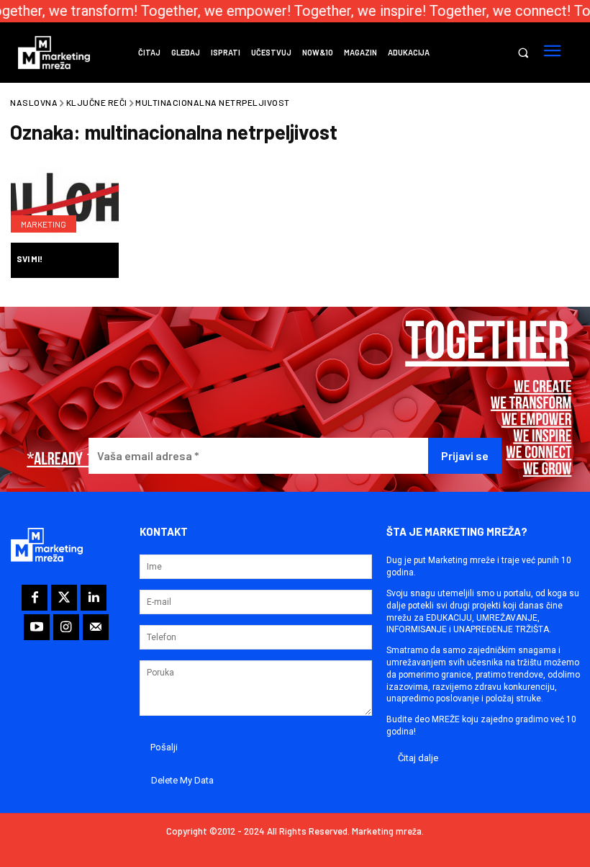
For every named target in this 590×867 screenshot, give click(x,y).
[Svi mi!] (65, 202)
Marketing (43, 224)
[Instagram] (66, 627)
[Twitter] (64, 598)
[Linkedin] (93, 598)
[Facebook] (34, 598)
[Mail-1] (96, 627)
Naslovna (34, 102)
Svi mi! (29, 258)
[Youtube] (37, 627)
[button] (522, 52)
